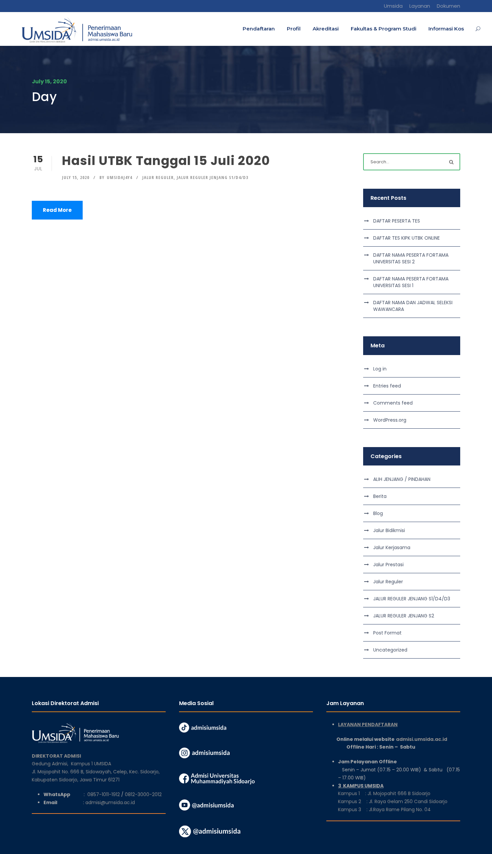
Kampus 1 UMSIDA (91, 763)
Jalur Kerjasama (391, 547)
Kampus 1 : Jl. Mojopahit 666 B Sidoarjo (384, 793)
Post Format (387, 632)
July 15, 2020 (75, 177)
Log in (380, 368)
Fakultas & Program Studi (383, 28)
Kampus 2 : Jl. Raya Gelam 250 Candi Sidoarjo (392, 801)
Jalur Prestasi (388, 564)
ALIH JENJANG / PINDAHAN (401, 479)
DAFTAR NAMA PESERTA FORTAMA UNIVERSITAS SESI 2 (410, 258)
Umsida (393, 5)
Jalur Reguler (158, 177)
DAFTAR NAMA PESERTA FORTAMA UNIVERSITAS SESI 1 (410, 282)
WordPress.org (389, 420)
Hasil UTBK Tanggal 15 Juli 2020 (166, 160)
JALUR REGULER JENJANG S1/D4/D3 (212, 177)
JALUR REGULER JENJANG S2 (403, 615)
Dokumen (448, 5)
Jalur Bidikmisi (389, 530)
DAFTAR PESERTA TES (396, 221)
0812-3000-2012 (143, 794)
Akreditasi (326, 28)
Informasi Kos (446, 28)
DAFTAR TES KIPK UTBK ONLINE (406, 238)
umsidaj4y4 (119, 177)
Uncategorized (390, 650)
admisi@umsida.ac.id (110, 802)
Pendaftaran (259, 28)
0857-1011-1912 (103, 794)
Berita (380, 496)
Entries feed (387, 385)
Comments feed (393, 403)
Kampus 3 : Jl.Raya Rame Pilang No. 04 (384, 809)
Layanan (419, 5)
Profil (294, 28)
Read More (57, 210)
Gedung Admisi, (51, 763)
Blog (378, 513)
